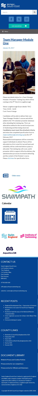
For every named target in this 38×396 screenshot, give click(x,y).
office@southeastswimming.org (10, 286)
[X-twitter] (19, 19)
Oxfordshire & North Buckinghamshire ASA (18, 341)
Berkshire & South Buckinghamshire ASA (17, 334)
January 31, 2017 (8, 48)
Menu (6, 31)
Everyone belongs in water (13, 320)
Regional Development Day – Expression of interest (20, 305)
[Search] (34, 12)
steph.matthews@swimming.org (13, 135)
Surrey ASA (8, 343)
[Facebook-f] (11, 19)
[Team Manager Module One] (19, 72)
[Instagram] (26, 19)
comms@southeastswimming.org (17, 291)
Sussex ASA (8, 345)
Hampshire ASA (10, 337)
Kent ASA (8, 339)
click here (11, 158)
